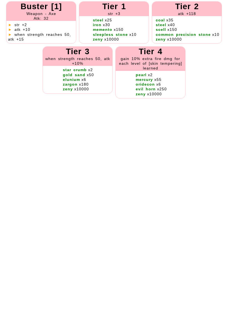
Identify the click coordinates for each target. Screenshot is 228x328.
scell (161, 29)
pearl (141, 75)
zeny (98, 39)
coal (160, 20)
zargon (70, 84)
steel (98, 20)
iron (97, 25)
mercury (144, 79)
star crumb (75, 70)
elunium (71, 79)
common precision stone (183, 34)
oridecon (145, 84)
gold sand (74, 75)
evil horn (146, 89)
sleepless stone (110, 34)
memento (102, 29)
